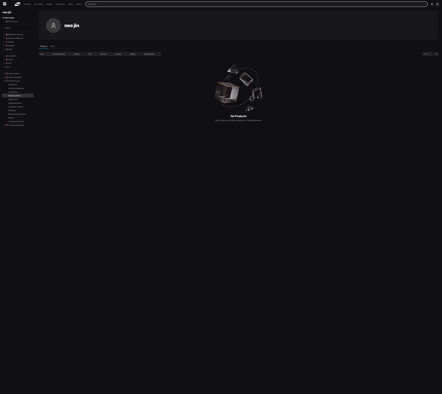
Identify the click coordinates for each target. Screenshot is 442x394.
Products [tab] (43, 46)
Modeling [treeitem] (11, 110)
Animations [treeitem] (12, 56)
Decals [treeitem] (11, 42)
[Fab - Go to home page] (17, 4)
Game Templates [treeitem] (14, 77)
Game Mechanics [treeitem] (15, 103)
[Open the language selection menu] (432, 4)
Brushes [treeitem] (11, 46)
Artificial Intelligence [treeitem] (16, 88)
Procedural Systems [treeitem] (16, 121)
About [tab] (52, 46)
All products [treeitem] (13, 21)
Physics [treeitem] (11, 118)
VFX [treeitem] (9, 63)
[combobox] (258, 4)
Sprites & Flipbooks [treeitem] (15, 38)
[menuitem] (27, 4)
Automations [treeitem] (13, 92)
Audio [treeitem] (10, 60)
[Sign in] (437, 4)
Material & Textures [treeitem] (15, 35)
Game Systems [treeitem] (14, 73)
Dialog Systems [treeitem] (14, 96)
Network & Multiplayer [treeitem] (17, 114)
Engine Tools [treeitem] (13, 99)
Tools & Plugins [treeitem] (14, 81)
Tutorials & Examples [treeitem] (16, 125)
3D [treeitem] (9, 28)
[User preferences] (436, 54)
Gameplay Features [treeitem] (15, 107)
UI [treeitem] (9, 67)
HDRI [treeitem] (10, 49)
